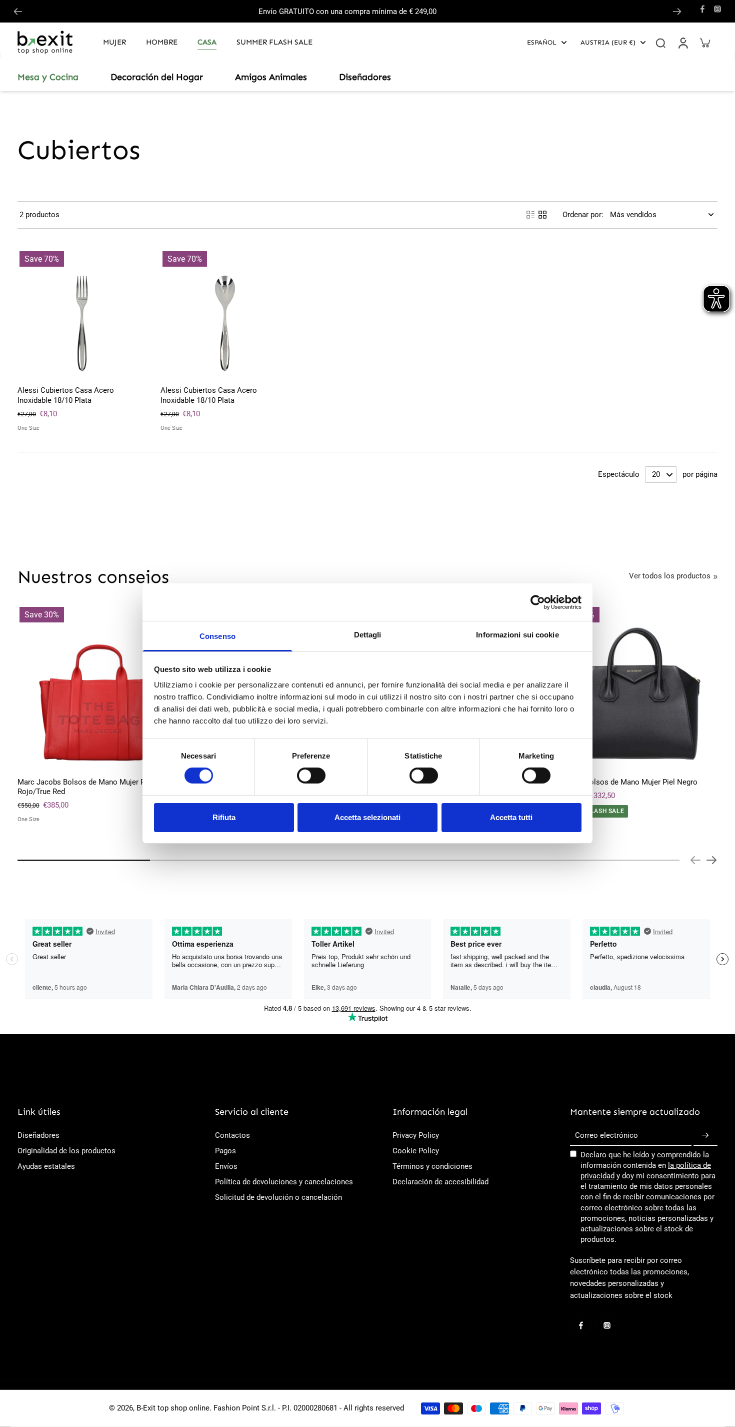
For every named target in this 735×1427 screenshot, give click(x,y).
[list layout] (530, 215)
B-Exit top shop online (173, 1407)
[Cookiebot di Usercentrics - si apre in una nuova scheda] (538, 601)
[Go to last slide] (18, 12)
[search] (661, 43)
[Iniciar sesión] (683, 43)
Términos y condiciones (432, 1166)
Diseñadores (39, 1135)
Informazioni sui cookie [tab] (517, 634)
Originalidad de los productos (67, 1150)
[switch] (311, 776)
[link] (716, 577)
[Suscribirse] (706, 1136)
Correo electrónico (606, 1135)
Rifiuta (224, 817)
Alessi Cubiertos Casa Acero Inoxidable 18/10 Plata (66, 395)
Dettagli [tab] (368, 634)
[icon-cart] (705, 43)
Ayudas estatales (46, 1166)
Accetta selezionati (367, 817)
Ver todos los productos (669, 575)
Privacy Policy (415, 1135)
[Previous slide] (696, 860)
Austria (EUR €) (608, 42)
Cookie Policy (415, 1150)
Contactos (232, 1135)
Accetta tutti (511, 817)
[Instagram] (717, 9)
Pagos (225, 1150)
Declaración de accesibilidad (440, 1181)
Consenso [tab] (218, 636)
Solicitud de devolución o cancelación (278, 1197)
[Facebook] (702, 9)
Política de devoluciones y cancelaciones (284, 1181)
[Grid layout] (542, 215)
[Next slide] (677, 12)
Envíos (226, 1166)
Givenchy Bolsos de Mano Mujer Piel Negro (625, 782)
